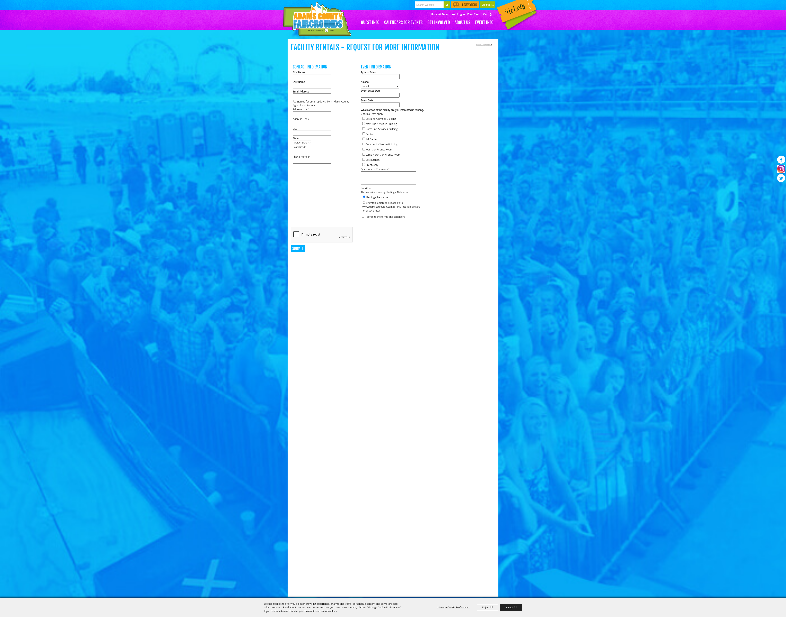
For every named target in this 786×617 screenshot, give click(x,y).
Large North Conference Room (383, 154)
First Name (299, 72)
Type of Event (368, 72)
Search (447, 4)
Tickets (516, 16)
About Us (462, 22)
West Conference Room (379, 149)
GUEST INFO (370, 22)
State (296, 138)
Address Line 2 (301, 119)
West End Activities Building (381, 123)
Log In (461, 14)
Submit (297, 248)
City (295, 128)
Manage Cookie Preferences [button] (453, 607)
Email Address (301, 91)
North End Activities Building (382, 129)
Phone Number (301, 156)
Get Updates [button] (488, 4)
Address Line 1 (301, 109)
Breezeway (372, 164)
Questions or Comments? (375, 169)
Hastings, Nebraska (377, 197)
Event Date (367, 100)
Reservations (469, 4)
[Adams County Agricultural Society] (317, 19)
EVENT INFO (484, 22)
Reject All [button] (487, 607)
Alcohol (365, 81)
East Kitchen (372, 159)
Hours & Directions (443, 14)
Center (369, 134)
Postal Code (299, 147)
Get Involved (438, 22)
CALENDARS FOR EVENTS (403, 22)
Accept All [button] (511, 607)
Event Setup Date (371, 90)
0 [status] (490, 14)
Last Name (299, 81)
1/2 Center (372, 139)
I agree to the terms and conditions (385, 216)
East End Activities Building (381, 118)
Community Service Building (382, 144)
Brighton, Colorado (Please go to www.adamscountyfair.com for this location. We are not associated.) (391, 206)
